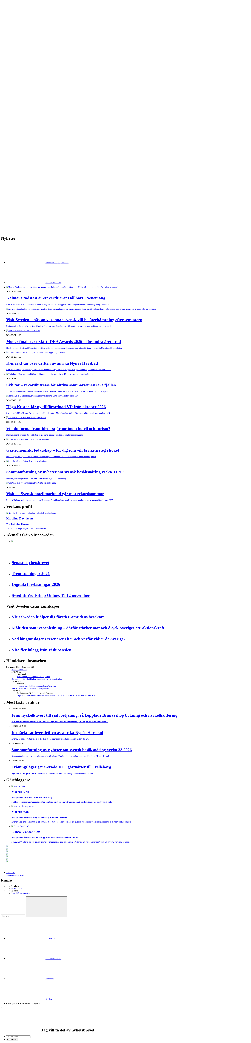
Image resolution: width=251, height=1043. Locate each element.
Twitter (48, 999)
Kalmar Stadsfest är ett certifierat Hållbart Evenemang (34, 182)
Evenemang (16, 93)
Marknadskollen (13, 86)
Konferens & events (20, 60)
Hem (8, 46)
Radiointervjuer (18, 112)
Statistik (15, 119)
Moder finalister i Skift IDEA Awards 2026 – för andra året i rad (38, 187)
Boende (15, 53)
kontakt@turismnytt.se (21, 893)
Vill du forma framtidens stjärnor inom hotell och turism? (35, 196)
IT (12, 133)
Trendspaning (17, 116)
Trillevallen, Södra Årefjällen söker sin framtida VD (33, 201)
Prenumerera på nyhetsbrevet (19, 225)
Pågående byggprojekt (21, 107)
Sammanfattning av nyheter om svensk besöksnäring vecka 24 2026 (39, 208)
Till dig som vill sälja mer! (22, 168)
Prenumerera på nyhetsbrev (57, 262)
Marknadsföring (18, 105)
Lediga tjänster (18, 79)
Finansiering (17, 95)
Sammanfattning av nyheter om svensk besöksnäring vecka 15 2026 (39, 213)
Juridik (14, 135)
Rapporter (16, 114)
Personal (15, 150)
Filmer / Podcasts (19, 98)
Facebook (49, 979)
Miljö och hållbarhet (20, 147)
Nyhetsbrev (50, 938)
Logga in (10, 175)
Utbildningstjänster (19, 159)
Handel (15, 57)
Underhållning (17, 157)
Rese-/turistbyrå (18, 65)
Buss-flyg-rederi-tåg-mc (21, 69)
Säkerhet (15, 154)
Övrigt (14, 164)
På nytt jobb (16, 81)
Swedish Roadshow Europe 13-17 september (30, 688)
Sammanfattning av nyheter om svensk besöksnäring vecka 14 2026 (39, 217)
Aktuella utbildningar (20, 76)
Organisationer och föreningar (24, 152)
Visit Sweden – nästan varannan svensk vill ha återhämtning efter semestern (43, 185)
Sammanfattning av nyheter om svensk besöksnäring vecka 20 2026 (39, 210)
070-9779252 (17, 888)
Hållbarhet (16, 100)
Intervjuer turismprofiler (21, 102)
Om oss (9, 16)
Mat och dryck (18, 145)
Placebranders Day (19, 669)
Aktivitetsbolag (18, 50)
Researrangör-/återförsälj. (22, 67)
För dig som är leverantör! (22, 166)
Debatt (14, 91)
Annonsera (10, 11)
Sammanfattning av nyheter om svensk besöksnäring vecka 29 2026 (39, 199)
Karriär (9, 74)
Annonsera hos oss (53, 283)
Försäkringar (17, 128)
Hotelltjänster (17, 131)
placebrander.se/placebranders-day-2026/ (33, 676)
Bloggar (15, 88)
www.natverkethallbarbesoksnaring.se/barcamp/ (36, 686)
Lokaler (15, 140)
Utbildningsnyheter (19, 83)
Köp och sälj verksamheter (22, 138)
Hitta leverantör (12, 124)
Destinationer (17, 55)
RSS (8, 222)
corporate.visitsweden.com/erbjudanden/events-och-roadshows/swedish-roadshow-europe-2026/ (56, 695)
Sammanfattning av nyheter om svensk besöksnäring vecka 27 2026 (39, 206)
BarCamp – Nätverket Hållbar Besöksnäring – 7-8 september (37, 679)
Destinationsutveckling (15, 72)
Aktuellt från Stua (19, 121)
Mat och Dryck (18, 62)
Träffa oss (10, 18)
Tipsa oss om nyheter (15, 875)
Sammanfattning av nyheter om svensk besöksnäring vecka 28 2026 (39, 203)
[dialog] (125, 1024)
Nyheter (9, 48)
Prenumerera (12, 1040)
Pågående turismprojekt (21, 109)
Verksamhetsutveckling (21, 161)
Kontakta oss (11, 14)
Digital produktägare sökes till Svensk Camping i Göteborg (36, 215)
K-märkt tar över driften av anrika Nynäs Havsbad (32, 189)
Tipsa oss (10, 9)
